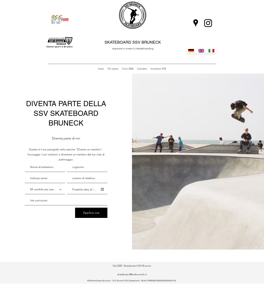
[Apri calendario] (102, 189)
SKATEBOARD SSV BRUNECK (133, 42)
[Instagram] (208, 23)
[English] (201, 50)
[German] (191, 50)
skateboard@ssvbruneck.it (132, 274)
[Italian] (211, 50)
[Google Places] (195, 23)
